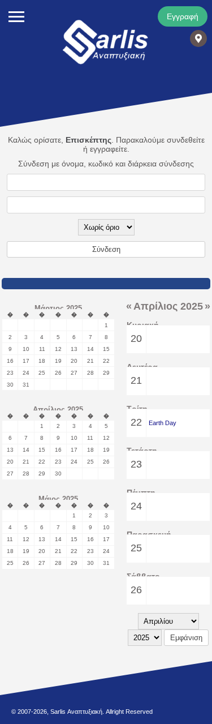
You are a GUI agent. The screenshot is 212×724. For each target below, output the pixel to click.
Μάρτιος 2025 (58, 308)
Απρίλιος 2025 (58, 409)
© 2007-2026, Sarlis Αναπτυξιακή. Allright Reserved (82, 711)
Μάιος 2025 (58, 499)
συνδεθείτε (186, 139)
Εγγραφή (182, 16)
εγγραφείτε (108, 148)
